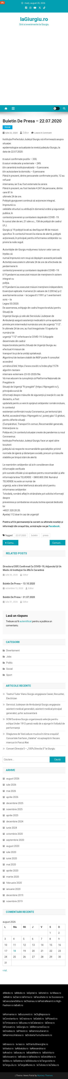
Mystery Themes (45, 1075)
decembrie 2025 (14, 803)
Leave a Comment (43, 133)
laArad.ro (7, 1052)
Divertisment (13, 650)
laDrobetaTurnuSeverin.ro (38, 1035)
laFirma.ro (27, 997)
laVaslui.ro (9, 1048)
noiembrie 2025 (14, 809)
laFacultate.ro (41, 997)
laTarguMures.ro (26, 1065)
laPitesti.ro (22, 1031)
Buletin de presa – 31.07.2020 (19, 597)
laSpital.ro (32, 993)
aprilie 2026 (12, 797)
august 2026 (12, 778)
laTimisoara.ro (10, 1022)
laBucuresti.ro (25, 1014)
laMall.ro (7, 997)
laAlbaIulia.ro (21, 1048)
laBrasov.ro (8, 1044)
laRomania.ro (10, 1014)
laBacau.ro (19, 1052)
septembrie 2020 (15, 840)
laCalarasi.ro (37, 1022)
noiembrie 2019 (14, 901)
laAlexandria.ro (38, 1048)
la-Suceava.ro (56, 997)
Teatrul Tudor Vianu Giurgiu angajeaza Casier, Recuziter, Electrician (35, 696)
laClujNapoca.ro (42, 1014)
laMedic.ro (20, 993)
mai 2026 (11, 791)
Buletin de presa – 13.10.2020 (19, 583)
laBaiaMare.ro (33, 1052)
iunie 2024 (11, 827)
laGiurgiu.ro (34, 19)
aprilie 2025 (12, 815)
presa (45, 535)
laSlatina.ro (19, 1061)
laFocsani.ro (9, 1027)
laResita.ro (34, 1056)
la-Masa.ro (55, 993)
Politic (9, 662)
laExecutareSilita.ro (13, 1001)
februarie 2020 (14, 882)
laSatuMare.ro (48, 1056)
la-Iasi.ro (20, 1044)
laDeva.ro (50, 1022)
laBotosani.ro (10, 1056)
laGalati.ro (39, 1018)
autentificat (26, 621)
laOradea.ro (9, 1031)
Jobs (8, 656)
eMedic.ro (8, 993)
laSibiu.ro (7, 1061)
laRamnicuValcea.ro (13, 1035)
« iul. (5, 970)
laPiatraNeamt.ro (47, 1001)
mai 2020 (11, 864)
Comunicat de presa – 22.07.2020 (12, 543)
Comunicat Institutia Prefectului (58, 543)
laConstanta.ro (10, 1018)
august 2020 (12, 846)
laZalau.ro (54, 1065)
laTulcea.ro (43, 1065)
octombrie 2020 (14, 834)
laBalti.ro (18, 1005)
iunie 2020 (11, 858)
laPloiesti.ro (51, 1018)
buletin (34, 535)
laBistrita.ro (48, 1052)
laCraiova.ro (26, 1018)
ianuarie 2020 (13, 889)
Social (7, 127)
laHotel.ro (44, 993)
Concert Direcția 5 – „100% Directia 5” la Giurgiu (30, 748)
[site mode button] (56, 108)
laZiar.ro (17, 997)
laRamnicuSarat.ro (39, 1031)
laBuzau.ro (25, 1022)
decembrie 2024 (14, 821)
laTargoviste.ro (47, 1061)
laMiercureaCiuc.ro (39, 1027)
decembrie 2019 (14, 895)
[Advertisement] (34, 70)
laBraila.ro (23, 1056)
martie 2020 (12, 876)
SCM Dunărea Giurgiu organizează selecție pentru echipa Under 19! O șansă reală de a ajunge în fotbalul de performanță (35, 723)
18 (14, 951)
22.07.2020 (21, 535)
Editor (26, 132)
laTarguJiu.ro (10, 1065)
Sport (9, 675)
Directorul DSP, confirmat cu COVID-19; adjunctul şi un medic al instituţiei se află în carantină (32, 568)
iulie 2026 (11, 784)
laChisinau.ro (30, 1001)
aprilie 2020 (12, 870)
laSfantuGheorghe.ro (37, 1044)
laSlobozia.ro (32, 1061)
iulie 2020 (11, 852)
